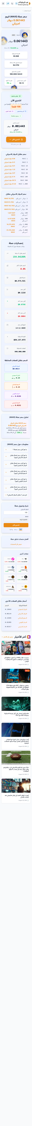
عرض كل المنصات (16, 544)
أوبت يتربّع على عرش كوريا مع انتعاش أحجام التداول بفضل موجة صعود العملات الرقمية (16, 741)
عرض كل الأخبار (8, 637)
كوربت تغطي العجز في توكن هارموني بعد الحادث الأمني (17, 796)
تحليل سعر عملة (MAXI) (18, 417)
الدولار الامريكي (24, 509)
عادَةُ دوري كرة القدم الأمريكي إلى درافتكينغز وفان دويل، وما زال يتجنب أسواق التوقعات (16, 769)
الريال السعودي (22, 609)
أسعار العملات (27, 10)
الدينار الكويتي (23, 622)
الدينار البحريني (22, 626)
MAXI (26, 517)
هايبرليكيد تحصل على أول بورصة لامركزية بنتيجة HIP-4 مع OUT (16, 714)
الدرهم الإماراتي (22, 618)
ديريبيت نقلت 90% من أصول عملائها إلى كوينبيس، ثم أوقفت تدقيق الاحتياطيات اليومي (16, 659)
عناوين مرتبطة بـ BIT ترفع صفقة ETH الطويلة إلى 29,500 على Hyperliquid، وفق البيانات (17, 687)
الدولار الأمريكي (22, 613)
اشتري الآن (16, 139)
